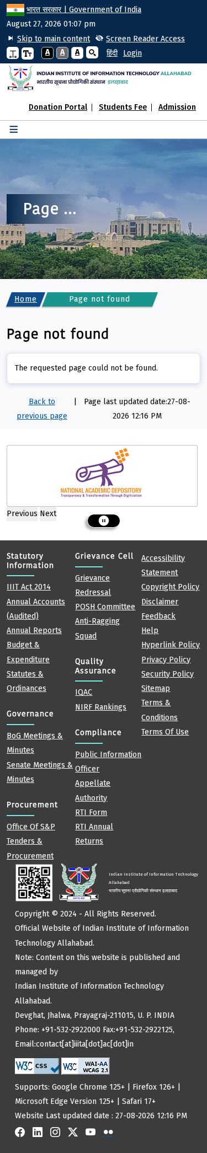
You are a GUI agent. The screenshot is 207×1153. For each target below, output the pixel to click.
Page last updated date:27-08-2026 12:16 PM (137, 409)
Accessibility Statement (163, 565)
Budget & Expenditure (28, 652)
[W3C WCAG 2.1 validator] (85, 1066)
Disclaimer (159, 602)
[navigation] (108, 53)
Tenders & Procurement (30, 848)
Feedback (158, 616)
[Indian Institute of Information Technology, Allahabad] (103, 77)
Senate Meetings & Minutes (40, 772)
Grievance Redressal (93, 585)
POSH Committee (105, 607)
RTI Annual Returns (94, 834)
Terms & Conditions (159, 710)
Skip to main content (53, 39)
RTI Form (91, 812)
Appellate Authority (92, 790)
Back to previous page (42, 409)
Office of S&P (31, 827)
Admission (177, 107)
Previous (22, 513)
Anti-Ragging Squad (97, 628)
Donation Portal (58, 107)
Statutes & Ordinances (26, 681)
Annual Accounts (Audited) (36, 609)
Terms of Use (165, 732)
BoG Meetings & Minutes (35, 743)
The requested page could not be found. (86, 368)
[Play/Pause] (103, 521)
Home (25, 299)
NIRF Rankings (100, 707)
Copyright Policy (170, 587)
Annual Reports (34, 630)
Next (48, 513)
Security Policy (167, 674)
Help (149, 630)
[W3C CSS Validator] (37, 1066)
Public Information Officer (108, 762)
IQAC (83, 692)
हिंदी (112, 53)
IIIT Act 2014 (29, 587)
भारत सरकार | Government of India (83, 9)
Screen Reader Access (145, 39)
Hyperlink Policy (170, 645)
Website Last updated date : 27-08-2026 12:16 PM (106, 996)
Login (132, 53)
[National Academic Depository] (102, 473)
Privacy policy (165, 659)
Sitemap (155, 688)
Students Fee (123, 107)
